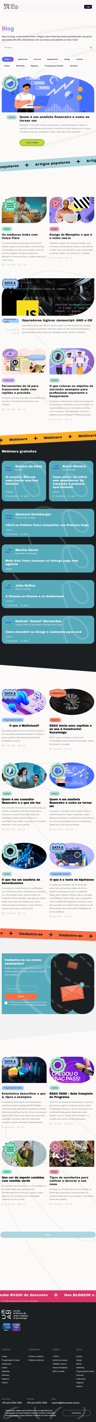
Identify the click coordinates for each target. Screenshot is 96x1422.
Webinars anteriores (36, 1360)
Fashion (79, 59)
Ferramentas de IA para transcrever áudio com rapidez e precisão (20, 389)
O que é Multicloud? (24, 725)
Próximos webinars (35, 1356)
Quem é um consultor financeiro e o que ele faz (21, 801)
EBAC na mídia (58, 1371)
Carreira (37, 59)
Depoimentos (52, 59)
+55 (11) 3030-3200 (37, 1402)
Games (7, 66)
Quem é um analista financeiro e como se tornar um (54, 118)
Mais (48, 1234)
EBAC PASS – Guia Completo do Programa (71, 1095)
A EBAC (56, 1356)
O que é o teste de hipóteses (72, 879)
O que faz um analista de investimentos (21, 881)
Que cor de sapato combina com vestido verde (23, 1179)
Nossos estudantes (60, 1367)
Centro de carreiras (60, 1360)
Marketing (20, 66)
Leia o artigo (32, 142)
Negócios (34, 66)
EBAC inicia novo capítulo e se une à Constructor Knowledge (70, 729)
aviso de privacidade (38, 1005)
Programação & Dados (54, 66)
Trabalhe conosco (59, 1364)
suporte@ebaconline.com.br (66, 1402)
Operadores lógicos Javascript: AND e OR (57, 320)
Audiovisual (22, 59)
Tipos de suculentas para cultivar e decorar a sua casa (68, 1181)
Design (67, 59)
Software (74, 66)
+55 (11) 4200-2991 (12, 1402)
